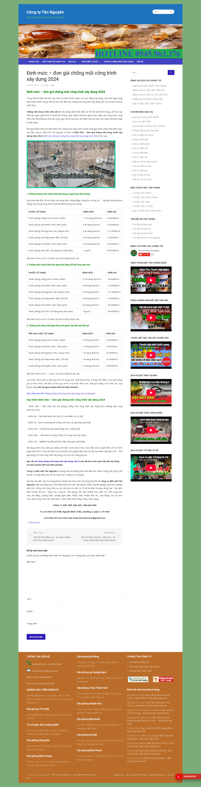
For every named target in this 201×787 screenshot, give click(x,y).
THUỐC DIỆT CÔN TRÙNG (145, 197)
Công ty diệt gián (140, 139)
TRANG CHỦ (33, 61)
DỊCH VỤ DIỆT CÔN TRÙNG (136, 775)
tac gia (45, 85)
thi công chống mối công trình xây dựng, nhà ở (57, 461)
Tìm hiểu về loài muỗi (142, 224)
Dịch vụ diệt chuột (141, 143)
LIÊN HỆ (140, 61)
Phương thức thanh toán (140, 670)
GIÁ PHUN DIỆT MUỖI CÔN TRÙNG (150, 85)
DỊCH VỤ (72, 61)
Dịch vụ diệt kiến (140, 152)
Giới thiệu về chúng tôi (139, 662)
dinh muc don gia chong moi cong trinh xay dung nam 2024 (71, 135)
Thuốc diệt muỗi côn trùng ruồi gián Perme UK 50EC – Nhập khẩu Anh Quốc (149, 720)
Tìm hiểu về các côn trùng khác (147, 237)
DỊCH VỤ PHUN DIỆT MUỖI (146, 117)
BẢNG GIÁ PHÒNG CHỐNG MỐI (148, 99)
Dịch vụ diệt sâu (140, 157)
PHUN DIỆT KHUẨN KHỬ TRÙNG (149, 126)
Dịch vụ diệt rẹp (140, 170)
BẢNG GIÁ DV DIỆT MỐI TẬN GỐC (149, 90)
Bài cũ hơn (52, 536)
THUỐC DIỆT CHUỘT (143, 206)
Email (30, 611)
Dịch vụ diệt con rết (142, 166)
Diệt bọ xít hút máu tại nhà (145, 161)
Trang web (32, 623)
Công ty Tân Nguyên (45, 12)
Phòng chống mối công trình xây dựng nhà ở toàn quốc (70, 393)
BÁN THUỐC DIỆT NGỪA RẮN (147, 210)
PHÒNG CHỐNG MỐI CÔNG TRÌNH (118, 61)
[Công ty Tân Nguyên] (100, 41)
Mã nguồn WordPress (62, 774)
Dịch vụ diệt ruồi (140, 148)
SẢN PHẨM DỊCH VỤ (157, 775)
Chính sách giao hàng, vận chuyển (144, 666)
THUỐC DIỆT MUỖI (142, 193)
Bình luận (32, 561)
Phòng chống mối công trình (146, 130)
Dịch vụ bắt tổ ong (141, 174)
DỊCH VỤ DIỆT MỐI (142, 121)
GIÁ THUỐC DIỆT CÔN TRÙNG (147, 103)
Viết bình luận (34, 522)
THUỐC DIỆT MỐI (141, 201)
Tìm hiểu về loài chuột (143, 233)
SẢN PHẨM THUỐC (90, 61)
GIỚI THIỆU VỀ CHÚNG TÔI (53, 61)
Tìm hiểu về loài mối (142, 228)
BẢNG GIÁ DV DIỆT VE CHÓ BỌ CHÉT (150, 94)
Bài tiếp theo (98, 536)
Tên (29, 599)
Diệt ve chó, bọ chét (142, 179)
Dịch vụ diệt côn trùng (143, 135)
